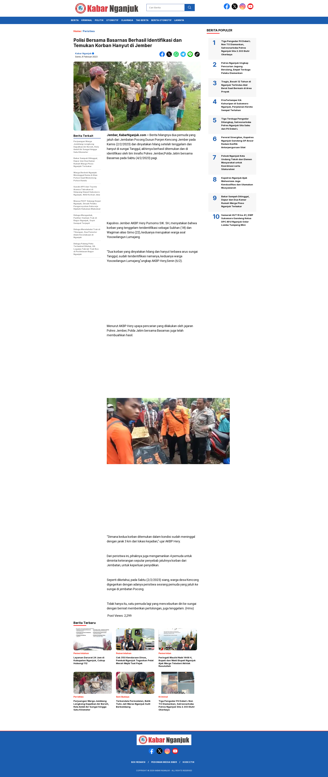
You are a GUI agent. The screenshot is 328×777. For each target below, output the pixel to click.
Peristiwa (89, 31)
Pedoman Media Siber (164, 762)
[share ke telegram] (183, 56)
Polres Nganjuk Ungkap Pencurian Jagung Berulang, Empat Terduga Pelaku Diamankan (235, 68)
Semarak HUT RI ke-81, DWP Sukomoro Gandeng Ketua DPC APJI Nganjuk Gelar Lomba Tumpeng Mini (237, 220)
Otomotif (112, 20)
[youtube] (251, 8)
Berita (75, 20)
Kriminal (86, 20)
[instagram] (243, 8)
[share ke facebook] (162, 56)
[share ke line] (190, 56)
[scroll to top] (315, 771)
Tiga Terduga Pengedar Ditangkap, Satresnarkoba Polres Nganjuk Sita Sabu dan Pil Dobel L (236, 123)
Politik (99, 20)
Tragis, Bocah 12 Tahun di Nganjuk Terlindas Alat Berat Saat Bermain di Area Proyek (236, 86)
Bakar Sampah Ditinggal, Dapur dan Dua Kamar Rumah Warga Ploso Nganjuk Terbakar (235, 201)
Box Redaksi (138, 762)
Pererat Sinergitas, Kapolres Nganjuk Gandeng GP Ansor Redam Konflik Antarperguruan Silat (237, 142)
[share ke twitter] (169, 56)
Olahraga (127, 20)
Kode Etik (188, 762)
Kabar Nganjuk (83, 53)
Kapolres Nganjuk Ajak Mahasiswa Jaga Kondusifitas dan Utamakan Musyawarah (237, 182)
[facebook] (227, 8)
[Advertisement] (154, 187)
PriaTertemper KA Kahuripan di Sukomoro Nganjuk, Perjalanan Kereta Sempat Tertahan (237, 105)
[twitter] (235, 8)
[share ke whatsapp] (176, 56)
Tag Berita (142, 20)
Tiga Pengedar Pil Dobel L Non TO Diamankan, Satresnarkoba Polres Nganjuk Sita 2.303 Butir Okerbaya (236, 48)
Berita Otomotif (161, 20)
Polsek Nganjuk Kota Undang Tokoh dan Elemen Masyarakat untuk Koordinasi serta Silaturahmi (236, 163)
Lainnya (179, 20)
